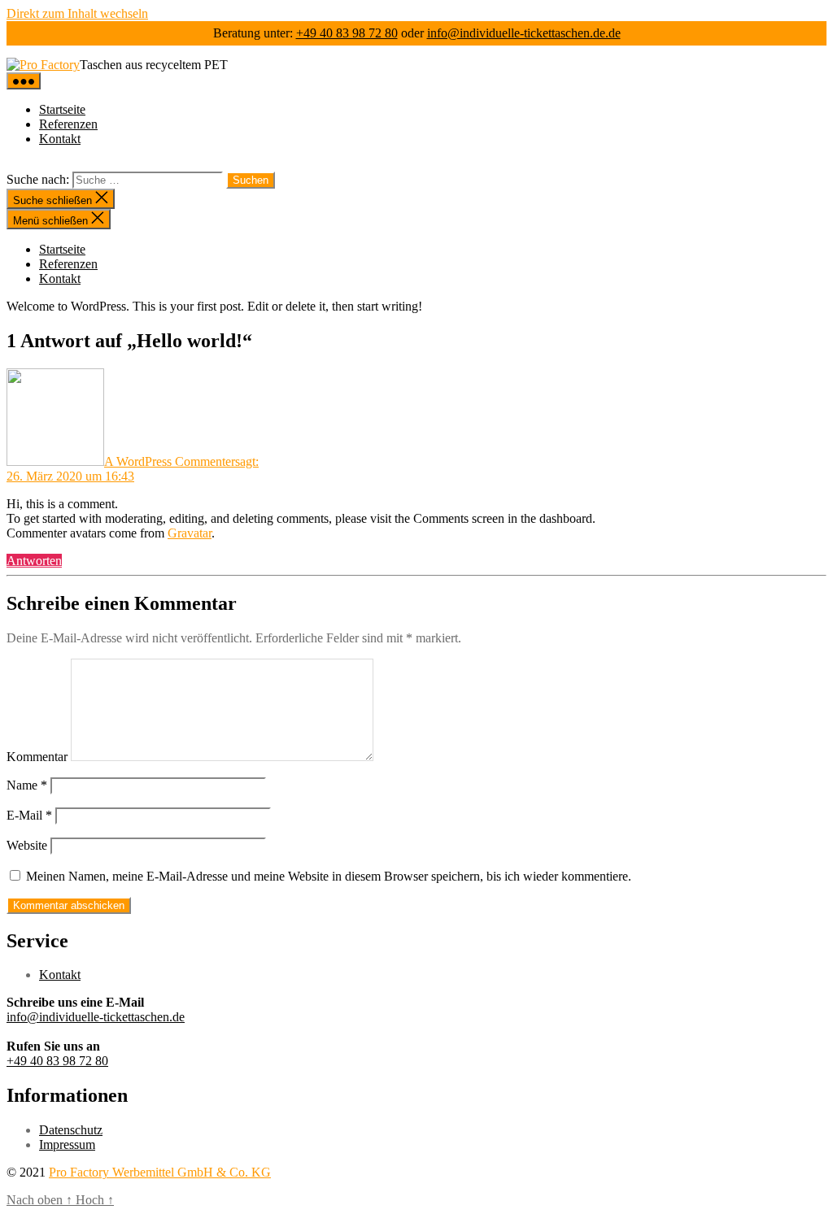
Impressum (67, 1144)
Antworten (34, 561)
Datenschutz (70, 1130)
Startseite (62, 109)
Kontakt (60, 139)
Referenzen (68, 124)
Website (27, 845)
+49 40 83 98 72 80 (347, 33)
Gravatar (190, 533)
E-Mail (29, 815)
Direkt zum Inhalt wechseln (77, 13)
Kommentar (37, 757)
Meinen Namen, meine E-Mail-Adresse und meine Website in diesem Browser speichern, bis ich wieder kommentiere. (328, 876)
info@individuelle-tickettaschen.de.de (524, 33)
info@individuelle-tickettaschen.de (96, 1017)
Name (27, 785)
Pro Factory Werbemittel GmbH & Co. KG (160, 1172)
